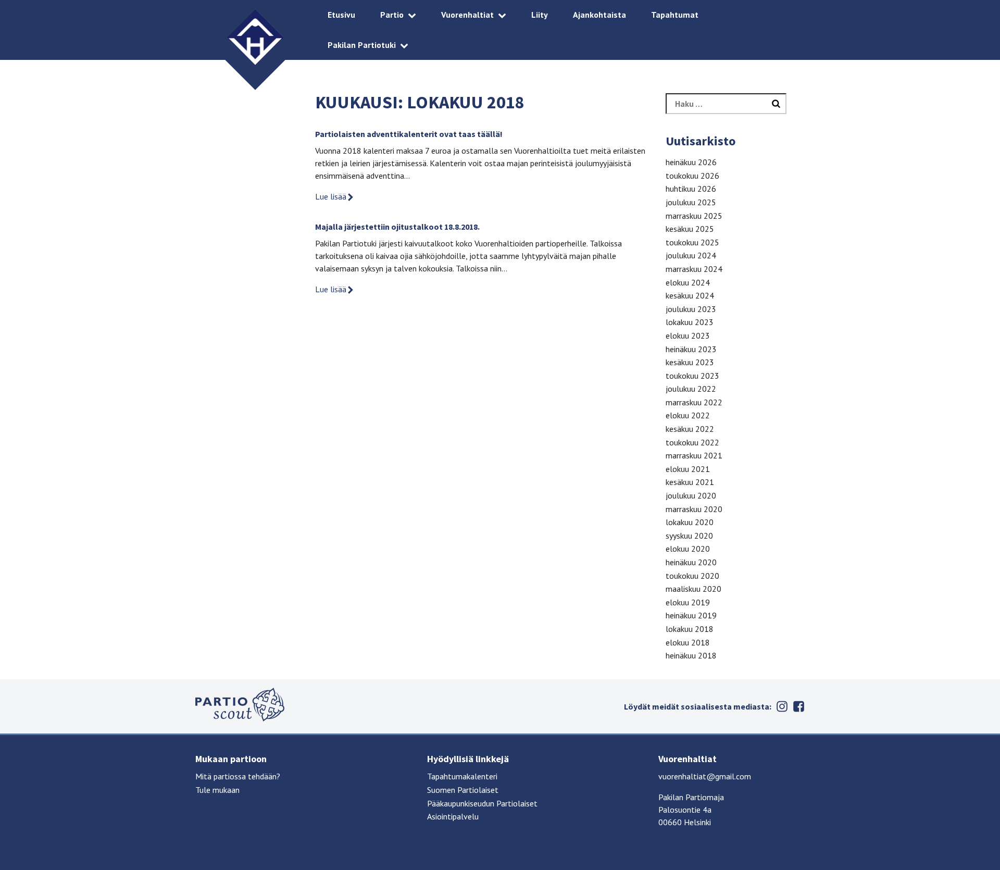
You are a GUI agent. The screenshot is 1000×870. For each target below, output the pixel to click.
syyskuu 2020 (689, 535)
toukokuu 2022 (692, 442)
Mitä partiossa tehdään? (237, 776)
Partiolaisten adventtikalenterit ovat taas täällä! (409, 134)
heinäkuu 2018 (691, 655)
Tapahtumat (674, 14)
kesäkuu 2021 (690, 482)
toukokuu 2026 (692, 175)
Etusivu (341, 14)
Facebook (798, 706)
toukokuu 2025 (692, 242)
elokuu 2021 (688, 469)
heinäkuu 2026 (691, 162)
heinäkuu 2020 (691, 562)
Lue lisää (330, 196)
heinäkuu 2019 (691, 615)
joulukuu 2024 (691, 255)
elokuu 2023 (688, 335)
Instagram (782, 706)
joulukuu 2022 (691, 388)
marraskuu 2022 (694, 402)
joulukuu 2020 (691, 495)
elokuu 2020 (688, 548)
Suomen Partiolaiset (462, 790)
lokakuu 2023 (690, 322)
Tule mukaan (217, 790)
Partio (392, 14)
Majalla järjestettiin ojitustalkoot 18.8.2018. (397, 226)
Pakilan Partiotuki (362, 45)
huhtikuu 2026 (691, 188)
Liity (539, 14)
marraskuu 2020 (694, 509)
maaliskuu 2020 (693, 588)
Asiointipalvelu (453, 816)
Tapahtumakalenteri (462, 776)
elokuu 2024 (688, 282)
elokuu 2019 (688, 602)
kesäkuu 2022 (690, 429)
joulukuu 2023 (691, 309)
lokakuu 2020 (690, 522)
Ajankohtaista (599, 14)
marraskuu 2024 (694, 269)
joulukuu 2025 (691, 202)
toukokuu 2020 (692, 575)
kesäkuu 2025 (690, 228)
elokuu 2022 (688, 415)
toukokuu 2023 (692, 375)
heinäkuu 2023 (691, 349)
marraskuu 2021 (694, 455)
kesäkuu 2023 (690, 362)
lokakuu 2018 (690, 629)
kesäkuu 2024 (690, 295)
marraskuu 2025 (694, 215)
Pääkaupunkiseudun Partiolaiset (482, 803)
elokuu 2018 (688, 642)
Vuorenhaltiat (467, 14)
